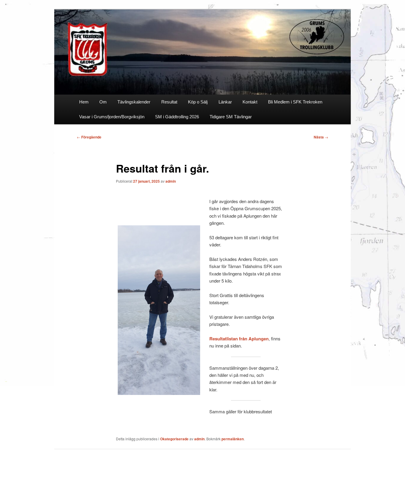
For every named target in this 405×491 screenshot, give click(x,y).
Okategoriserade (174, 438)
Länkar (225, 101)
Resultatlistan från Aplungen (239, 338)
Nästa (321, 137)
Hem (84, 101)
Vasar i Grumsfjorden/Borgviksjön (111, 116)
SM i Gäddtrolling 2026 (177, 116)
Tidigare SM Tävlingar (231, 116)
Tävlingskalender (133, 101)
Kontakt (250, 101)
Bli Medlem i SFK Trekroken (295, 101)
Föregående (89, 137)
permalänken (232, 438)
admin (170, 181)
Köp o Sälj (198, 101)
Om (103, 101)
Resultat (169, 101)
